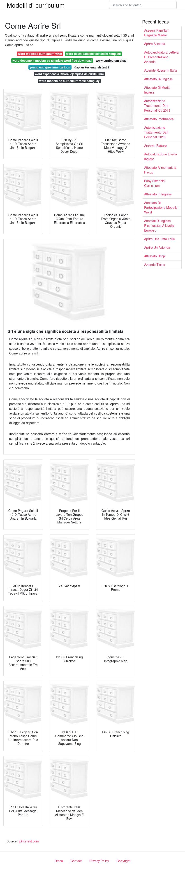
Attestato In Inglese (158, 194)
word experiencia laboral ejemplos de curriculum (69, 74)
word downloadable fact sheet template (93, 54)
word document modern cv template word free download (52, 60)
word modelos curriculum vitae (40, 54)
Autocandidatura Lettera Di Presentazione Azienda (161, 57)
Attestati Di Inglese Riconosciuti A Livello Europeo (159, 225)
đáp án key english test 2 (91, 67)
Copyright (123, 860)
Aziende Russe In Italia (160, 70)
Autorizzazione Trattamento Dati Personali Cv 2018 (157, 105)
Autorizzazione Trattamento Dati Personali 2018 (156, 132)
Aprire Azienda (154, 43)
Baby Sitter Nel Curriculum (154, 183)
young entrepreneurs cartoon (50, 67)
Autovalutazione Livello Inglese (160, 156)
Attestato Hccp (154, 256)
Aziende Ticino (154, 264)
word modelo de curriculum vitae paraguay (69, 81)
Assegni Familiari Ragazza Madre (156, 32)
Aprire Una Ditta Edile (159, 239)
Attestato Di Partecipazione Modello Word (161, 207)
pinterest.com (29, 841)
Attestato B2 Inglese (158, 79)
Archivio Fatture (155, 145)
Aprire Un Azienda (157, 247)
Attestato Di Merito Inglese (157, 89)
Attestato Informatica (159, 119)
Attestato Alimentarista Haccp (160, 169)
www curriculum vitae (111, 60)
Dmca (59, 860)
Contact (76, 860)
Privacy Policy (99, 860)
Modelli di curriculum (36, 5)
